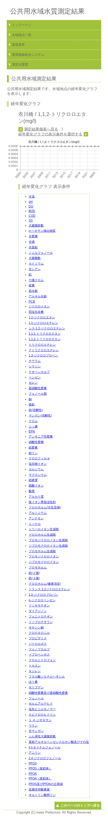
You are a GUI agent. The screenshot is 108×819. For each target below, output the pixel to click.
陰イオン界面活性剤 (42, 502)
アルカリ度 (36, 496)
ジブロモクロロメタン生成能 (48, 545)
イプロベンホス (39, 654)
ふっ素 (33, 426)
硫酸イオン (36, 485)
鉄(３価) (34, 578)
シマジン (35, 366)
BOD (32, 211)
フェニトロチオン (41, 616)
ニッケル (35, 524)
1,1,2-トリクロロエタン (45, 339)
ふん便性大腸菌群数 (42, 736)
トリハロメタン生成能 (44, 529)
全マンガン (36, 731)
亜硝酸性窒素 (38, 388)
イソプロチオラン (41, 622)
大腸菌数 (35, 258)
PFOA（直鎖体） (40, 778)
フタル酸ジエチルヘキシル (47, 676)
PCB (32, 301)
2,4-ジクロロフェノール (45, 758)
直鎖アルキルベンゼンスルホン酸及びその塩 (59, 742)
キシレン (35, 671)
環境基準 (18, 45)
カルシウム (36, 469)
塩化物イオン (38, 464)
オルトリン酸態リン (42, 795)
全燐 (32, 242)
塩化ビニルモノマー (42, 709)
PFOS (33, 763)
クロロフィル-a (39, 458)
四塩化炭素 (36, 312)
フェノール (36, 698)
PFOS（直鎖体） (40, 768)
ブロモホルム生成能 (42, 551)
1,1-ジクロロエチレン (43, 323)
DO (31, 206)
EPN (32, 431)
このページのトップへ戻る (80, 805)
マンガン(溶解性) (40, 415)
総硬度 (33, 480)
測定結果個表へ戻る (41, 129)
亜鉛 (32, 404)
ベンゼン (35, 377)
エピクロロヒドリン (42, 714)
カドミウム (36, 263)
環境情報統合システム (28, 55)
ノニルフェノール (41, 253)
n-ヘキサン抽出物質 (42, 231)
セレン (33, 382)
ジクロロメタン (39, 306)
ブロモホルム (38, 567)
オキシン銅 (36, 627)
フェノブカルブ (39, 649)
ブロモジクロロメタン (44, 556)
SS (31, 220)
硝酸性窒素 (36, 442)
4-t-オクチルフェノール (44, 747)
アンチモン (36, 518)
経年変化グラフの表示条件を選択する (50, 134)
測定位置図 (20, 64)
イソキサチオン (39, 605)
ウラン (33, 725)
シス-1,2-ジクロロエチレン (47, 328)
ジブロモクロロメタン (44, 562)
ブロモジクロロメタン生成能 (48, 540)
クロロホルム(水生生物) (45, 507)
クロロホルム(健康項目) (45, 583)
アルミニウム (38, 513)
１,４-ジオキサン (40, 720)
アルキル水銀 (38, 296)
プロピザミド (38, 638)
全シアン (35, 269)
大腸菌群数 (36, 225)
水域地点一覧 (21, 35)
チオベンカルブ (39, 372)
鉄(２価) (34, 573)
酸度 (32, 491)
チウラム (35, 361)
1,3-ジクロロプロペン (43, 355)
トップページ (21, 25)
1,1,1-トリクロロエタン (45, 333)
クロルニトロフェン (42, 660)
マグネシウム (38, 475)
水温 (32, 196)
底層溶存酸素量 (39, 789)
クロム (33, 421)
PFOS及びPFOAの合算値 (46, 784)
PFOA (33, 773)
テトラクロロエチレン (44, 350)
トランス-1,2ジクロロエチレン (49, 589)
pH (31, 201)
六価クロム (36, 280)
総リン (33, 453)
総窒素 (33, 447)
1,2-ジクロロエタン (42, 317)
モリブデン (36, 687)
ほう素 (33, 682)
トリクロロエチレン (42, 344)
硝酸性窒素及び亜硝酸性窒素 (48, 693)
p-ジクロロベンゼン (42, 600)
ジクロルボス (38, 644)
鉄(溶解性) (36, 410)
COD (32, 216)
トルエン (35, 665)
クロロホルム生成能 (42, 534)
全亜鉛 (33, 247)
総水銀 (33, 291)
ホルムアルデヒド (41, 703)
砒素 (32, 285)
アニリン (35, 752)
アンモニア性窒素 (41, 436)
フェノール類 (38, 393)
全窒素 (33, 236)
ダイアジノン (38, 611)
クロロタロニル (39, 633)
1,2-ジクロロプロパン (43, 594)
